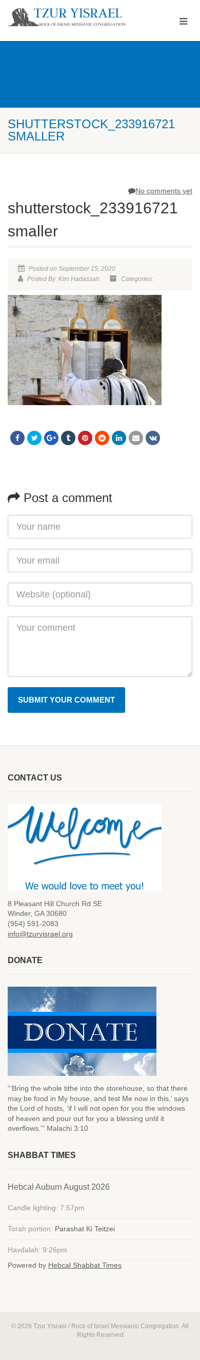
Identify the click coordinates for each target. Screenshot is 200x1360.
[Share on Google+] (51, 438)
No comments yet (163, 191)
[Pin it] (85, 438)
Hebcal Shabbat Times (85, 1265)
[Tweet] (34, 438)
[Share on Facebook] (17, 438)
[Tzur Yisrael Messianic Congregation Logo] (67, 17)
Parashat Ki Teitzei (85, 1229)
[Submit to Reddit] (102, 438)
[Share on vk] (153, 438)
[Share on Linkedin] (119, 438)
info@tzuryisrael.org (40, 934)
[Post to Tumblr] (68, 438)
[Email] (136, 438)
